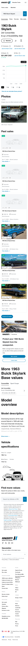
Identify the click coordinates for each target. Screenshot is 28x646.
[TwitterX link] (5, 543)
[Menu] (25, 2)
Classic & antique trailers (7, 584)
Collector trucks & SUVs (7, 582)
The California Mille (19, 574)
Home (16, 603)
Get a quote (14, 356)
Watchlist (13, 7)
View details (5, 161)
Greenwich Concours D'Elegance (20, 577)
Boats (3, 586)
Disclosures (4, 639)
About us (17, 605)
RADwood (17, 581)
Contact (17, 613)
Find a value (4, 7)
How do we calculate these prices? (12, 91)
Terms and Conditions (14, 559)
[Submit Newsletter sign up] (25, 554)
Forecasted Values (13, 515)
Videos (16, 587)
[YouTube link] (12, 543)
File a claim (4, 572)
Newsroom (17, 611)
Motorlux (17, 579)
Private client (5, 588)
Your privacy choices (9, 636)
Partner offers (5, 606)
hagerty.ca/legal (8, 520)
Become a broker (6, 594)
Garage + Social (18, 597)
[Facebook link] (2, 543)
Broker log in (5, 596)
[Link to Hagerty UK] (8, 631)
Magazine (4, 608)
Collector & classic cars (7, 580)
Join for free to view (7, 48)
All (15, 591)
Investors (17, 615)
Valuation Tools (16, 2)
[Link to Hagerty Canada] (6, 631)
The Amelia (17, 572)
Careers (17, 609)
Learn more (14, 360)
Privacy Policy (5, 559)
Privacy (17, 623)
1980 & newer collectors (7, 578)
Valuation (4, 604)
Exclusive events (5, 610)
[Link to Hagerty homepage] (9, 538)
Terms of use (15, 639)
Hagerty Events (18, 570)
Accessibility (17, 636)
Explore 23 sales (7, 316)
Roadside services (6, 616)
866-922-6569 (5, 618)
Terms (16, 625)
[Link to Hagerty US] (3, 631)
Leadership (17, 607)
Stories (16, 589)
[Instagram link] (9, 543)
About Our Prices (13, 509)
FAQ (16, 621)
